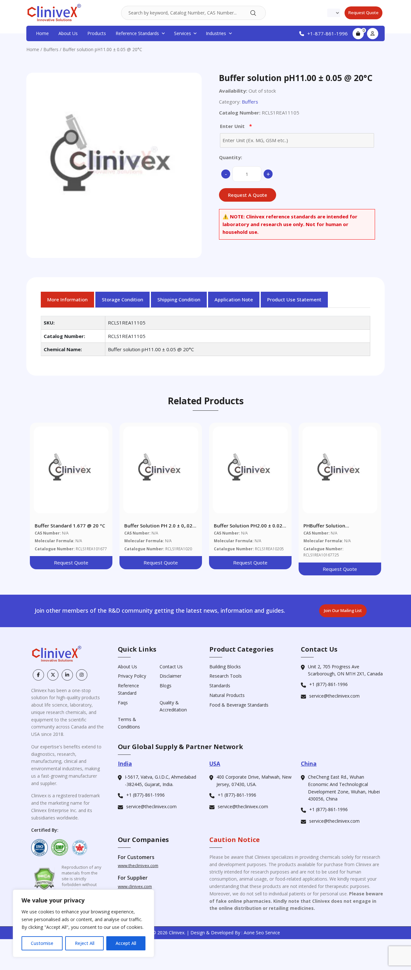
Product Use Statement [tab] (294, 299)
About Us (68, 33)
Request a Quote (247, 195)
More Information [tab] (67, 299)
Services (182, 33)
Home (42, 33)
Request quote (363, 12)
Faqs (123, 703)
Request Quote (71, 562)
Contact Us (171, 666)
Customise (42, 943)
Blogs (165, 685)
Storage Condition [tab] (122, 299)
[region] (83, 923)
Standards (219, 685)
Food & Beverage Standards (238, 705)
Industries (216, 33)
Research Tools (225, 676)
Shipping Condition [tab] (178, 299)
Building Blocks (225, 666)
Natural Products (227, 695)
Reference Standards (137, 33)
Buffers (50, 49)
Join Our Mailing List (343, 610)
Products (96, 33)
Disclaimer (170, 676)
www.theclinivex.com (138, 865)
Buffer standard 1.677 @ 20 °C (70, 525)
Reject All (84, 943)
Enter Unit (236, 126)
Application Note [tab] (233, 299)
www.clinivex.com (135, 886)
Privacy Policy (132, 676)
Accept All (126, 943)
